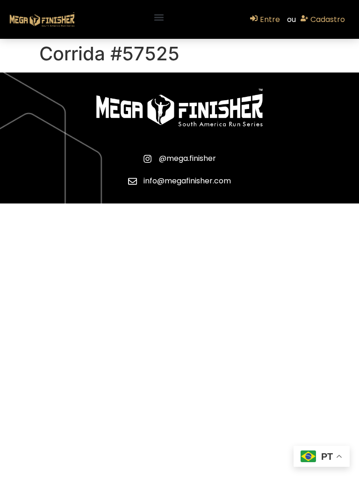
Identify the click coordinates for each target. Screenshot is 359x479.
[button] (159, 17)
